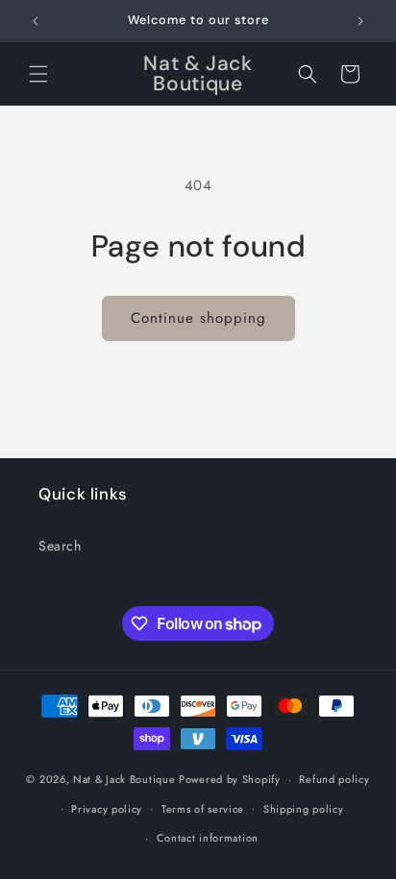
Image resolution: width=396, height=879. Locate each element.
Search (60, 545)
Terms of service (202, 809)
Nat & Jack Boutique (124, 779)
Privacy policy (106, 809)
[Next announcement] (360, 21)
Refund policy (334, 779)
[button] (38, 74)
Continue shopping (198, 318)
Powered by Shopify (230, 779)
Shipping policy (303, 809)
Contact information (208, 837)
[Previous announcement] (35, 21)
